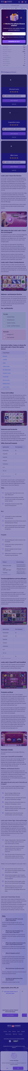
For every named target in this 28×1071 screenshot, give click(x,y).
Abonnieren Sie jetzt (14, 41)
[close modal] (25, 11)
